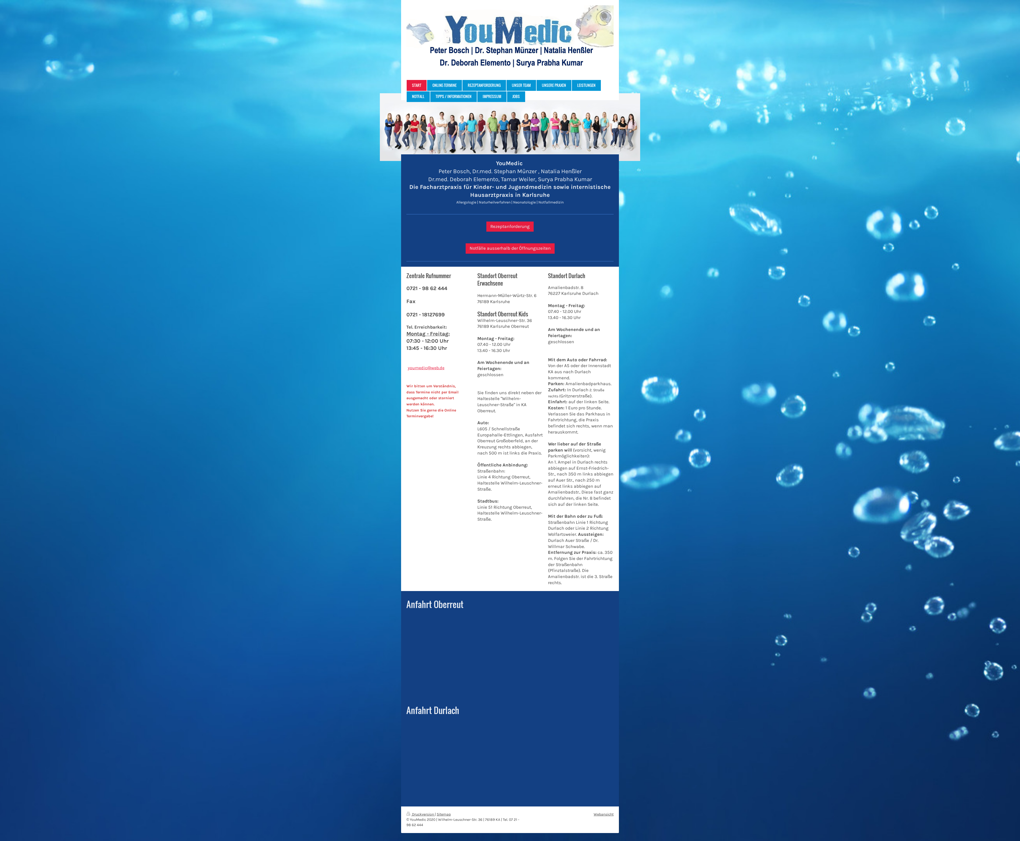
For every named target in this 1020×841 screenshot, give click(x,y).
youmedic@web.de (426, 367)
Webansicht (604, 814)
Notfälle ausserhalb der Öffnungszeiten (510, 248)
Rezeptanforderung (510, 226)
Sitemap (444, 814)
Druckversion (423, 814)
